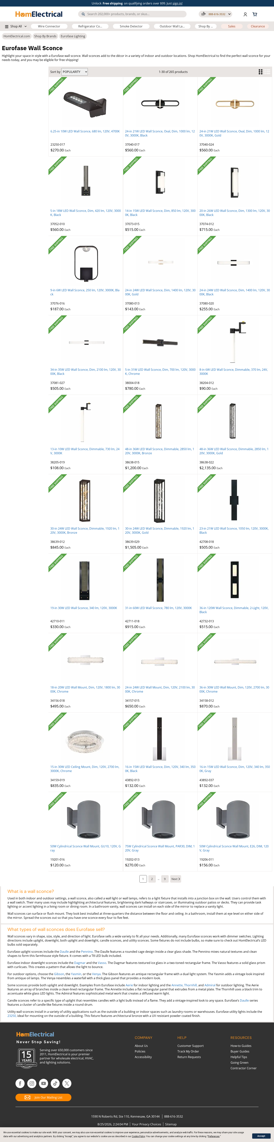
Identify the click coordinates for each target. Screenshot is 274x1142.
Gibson (59, 974)
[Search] (83, 14)
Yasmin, (76, 974)
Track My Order (188, 1051)
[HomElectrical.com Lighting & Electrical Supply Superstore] (35, 1035)
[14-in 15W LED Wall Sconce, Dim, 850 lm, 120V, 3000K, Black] (160, 182)
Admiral (209, 985)
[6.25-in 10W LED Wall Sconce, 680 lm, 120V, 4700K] (86, 103)
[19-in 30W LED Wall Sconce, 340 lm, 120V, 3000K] (85, 580)
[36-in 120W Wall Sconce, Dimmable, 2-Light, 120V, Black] (234, 580)
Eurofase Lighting (73, 36)
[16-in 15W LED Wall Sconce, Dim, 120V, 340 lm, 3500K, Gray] (234, 738)
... (158, 879)
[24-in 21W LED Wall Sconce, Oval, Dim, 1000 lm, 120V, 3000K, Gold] (234, 103)
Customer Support (190, 1046)
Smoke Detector (131, 26)
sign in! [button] (177, 3)
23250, (12, 1016)
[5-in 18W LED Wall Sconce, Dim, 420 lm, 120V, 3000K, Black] (85, 182)
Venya (96, 974)
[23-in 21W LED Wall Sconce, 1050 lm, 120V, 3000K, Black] (234, 500)
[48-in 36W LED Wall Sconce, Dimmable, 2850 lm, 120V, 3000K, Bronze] (160, 421)
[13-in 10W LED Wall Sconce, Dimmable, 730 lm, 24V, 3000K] (85, 421)
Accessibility (143, 1057)
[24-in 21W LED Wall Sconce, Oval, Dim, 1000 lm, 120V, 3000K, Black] (160, 103)
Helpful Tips (239, 1057)
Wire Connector (49, 26)
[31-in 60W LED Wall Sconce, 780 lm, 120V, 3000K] (160, 580)
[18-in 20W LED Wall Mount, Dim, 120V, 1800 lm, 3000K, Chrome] (85, 659)
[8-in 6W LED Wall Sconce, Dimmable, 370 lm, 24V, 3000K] (234, 341)
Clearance (258, 26)
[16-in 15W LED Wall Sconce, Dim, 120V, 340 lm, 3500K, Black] (160, 738)
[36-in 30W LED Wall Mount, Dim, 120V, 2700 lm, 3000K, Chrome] (234, 659)
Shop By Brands (45, 36)
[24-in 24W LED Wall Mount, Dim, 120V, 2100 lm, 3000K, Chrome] (160, 659)
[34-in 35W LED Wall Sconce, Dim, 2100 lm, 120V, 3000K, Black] (85, 341)
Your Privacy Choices (146, 1124)
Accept (261, 1136)
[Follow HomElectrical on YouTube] (43, 1083)
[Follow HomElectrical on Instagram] (31, 1083)
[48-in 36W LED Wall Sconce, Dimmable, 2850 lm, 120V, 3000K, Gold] (234, 421)
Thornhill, (191, 985)
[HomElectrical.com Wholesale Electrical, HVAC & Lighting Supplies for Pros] (39, 14)
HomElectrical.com (17, 36)
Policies (140, 1051)
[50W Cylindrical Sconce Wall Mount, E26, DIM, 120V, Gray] (234, 818)
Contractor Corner (244, 1068)
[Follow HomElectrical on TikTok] (55, 1083)
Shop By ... (206, 26)
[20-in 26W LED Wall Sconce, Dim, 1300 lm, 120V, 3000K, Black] (234, 182)
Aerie (129, 985)
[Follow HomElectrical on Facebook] (20, 1083)
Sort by (55, 72)
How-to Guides (241, 1046)
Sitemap (171, 1124)
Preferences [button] (214, 1136)
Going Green (239, 1063)
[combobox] (132, 14)
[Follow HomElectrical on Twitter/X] (66, 1083)
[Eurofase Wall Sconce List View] (267, 72)
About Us (141, 1046)
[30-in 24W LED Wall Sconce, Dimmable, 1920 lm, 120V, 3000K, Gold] (160, 500)
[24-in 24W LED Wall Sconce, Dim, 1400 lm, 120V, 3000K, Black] (234, 262)
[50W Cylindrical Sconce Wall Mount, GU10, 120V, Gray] (85, 818)
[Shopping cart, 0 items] (255, 14)
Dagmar (80, 963)
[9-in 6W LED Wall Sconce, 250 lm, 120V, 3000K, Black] (85, 262)
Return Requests (189, 1057)
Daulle (64, 952)
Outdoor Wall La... (172, 26)
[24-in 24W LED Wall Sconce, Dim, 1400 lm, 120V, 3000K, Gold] (160, 262)
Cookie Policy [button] (138, 1136)
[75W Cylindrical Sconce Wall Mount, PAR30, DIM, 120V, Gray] (160, 818)
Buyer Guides (240, 1051)
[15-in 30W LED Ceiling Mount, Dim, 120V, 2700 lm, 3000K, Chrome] (85, 738)
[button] (215, 14)
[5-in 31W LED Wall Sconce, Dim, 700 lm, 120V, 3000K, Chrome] (160, 341)
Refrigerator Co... (90, 26)
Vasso (102, 963)
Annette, (177, 985)
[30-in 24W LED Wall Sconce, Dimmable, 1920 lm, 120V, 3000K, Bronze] (85, 500)
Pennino (87, 952)
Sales (231, 26)
